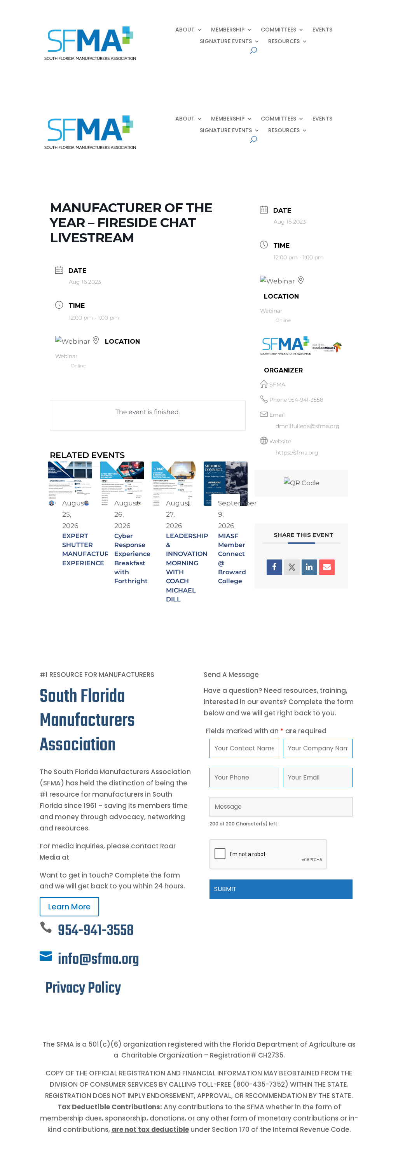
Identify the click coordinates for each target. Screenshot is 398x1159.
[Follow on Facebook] (46, 1013)
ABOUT (185, 30)
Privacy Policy (83, 988)
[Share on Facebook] (274, 567)
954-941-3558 (305, 399)
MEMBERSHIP (227, 30)
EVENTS (322, 30)
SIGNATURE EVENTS (226, 41)
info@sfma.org (98, 960)
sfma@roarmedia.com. (110, 857)
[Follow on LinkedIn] (61, 1013)
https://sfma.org (297, 452)
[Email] (327, 567)
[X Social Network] (292, 567)
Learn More (69, 906)
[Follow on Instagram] (77, 1013)
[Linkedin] (309, 567)
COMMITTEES (278, 30)
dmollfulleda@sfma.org (308, 426)
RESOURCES (284, 41)
